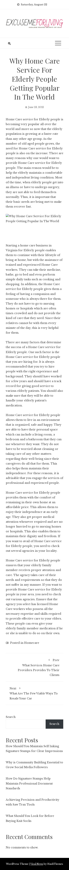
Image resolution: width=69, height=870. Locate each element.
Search (11, 717)
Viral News (36, 863)
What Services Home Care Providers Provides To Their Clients (38, 667)
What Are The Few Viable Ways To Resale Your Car (34, 693)
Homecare (31, 643)
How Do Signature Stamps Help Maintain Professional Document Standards (29, 783)
